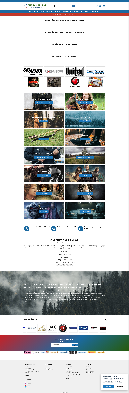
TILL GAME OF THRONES (85, 193)
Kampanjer (27, 372)
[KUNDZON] (100, 6)
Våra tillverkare (89, 372)
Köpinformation (98, 1)
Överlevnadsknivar (90, 371)
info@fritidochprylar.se (83, 1)
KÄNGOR (76, 11)
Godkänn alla (108, 386)
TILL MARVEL (43, 211)
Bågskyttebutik (89, 367)
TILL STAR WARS (85, 211)
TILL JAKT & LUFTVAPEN (85, 102)
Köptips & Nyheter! (29, 369)
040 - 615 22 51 (74, 1)
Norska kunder (69, 376)
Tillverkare (27, 375)
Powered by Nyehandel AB (64, 392)
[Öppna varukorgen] (103, 6)
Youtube (28, 385)
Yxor (87, 369)
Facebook (29, 381)
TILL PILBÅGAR (44, 139)
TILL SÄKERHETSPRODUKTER (43, 157)
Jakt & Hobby (89, 368)
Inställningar (120, 386)
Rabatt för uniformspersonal (72, 372)
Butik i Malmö (28, 368)
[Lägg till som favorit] (96, 6)
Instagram (29, 383)
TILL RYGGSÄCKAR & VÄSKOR (44, 102)
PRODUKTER (38, 11)
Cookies (67, 378)
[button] (104, 1)
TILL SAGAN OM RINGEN (43, 193)
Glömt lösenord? (49, 369)
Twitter (28, 386)
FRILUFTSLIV (48, 11)
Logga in (47, 367)
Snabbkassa (68, 371)
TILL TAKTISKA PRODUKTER (85, 157)
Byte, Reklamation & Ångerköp (32, 371)
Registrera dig (48, 368)
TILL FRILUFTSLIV (85, 121)
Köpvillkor (68, 368)
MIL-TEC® (57, 11)
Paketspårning (69, 369)
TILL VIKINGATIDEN (85, 175)
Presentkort (27, 374)
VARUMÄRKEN (94, 11)
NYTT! (31, 11)
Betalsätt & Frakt (69, 367)
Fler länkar (88, 374)
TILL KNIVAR (43, 121)
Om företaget (28, 367)
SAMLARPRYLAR (66, 11)
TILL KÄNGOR (85, 139)
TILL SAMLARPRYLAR (44, 175)
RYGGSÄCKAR (84, 11)
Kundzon (90, 1)
